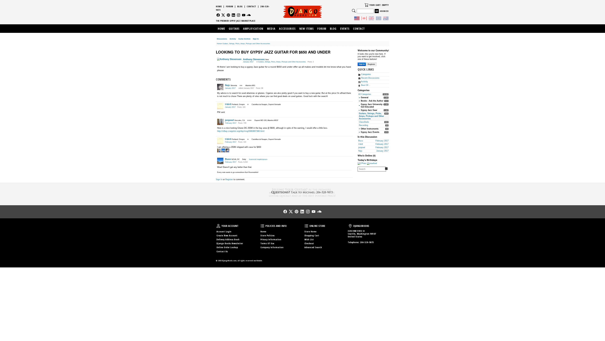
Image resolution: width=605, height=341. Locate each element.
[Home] (302, 11)
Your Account (218, 225)
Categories (365, 74)
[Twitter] (223, 15)
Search (353, 10)
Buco (228, 159)
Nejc (227, 85)
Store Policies (267, 235)
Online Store (306, 225)
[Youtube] (243, 15)
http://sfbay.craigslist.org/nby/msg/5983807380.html (240, 131)
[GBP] (371, 18)
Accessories (287, 28)
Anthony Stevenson (254, 59)
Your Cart (366, 5)
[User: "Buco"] (220, 161)
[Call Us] (302, 192)
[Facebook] (218, 15)
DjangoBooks (350, 225)
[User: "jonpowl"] (220, 122)
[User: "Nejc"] (220, 87)
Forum (229, 6)
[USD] (357, 18)
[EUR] (378, 18)
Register (371, 64)
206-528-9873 (367, 242)
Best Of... (365, 85)
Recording (363, 125)
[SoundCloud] (248, 15)
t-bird (228, 104)
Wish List (309, 239)
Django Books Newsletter (229, 243)
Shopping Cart (311, 235)
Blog (240, 6)
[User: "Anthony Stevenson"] (229, 59)
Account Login (223, 231)
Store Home (310, 231)
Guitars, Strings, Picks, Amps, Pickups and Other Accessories (371, 116)
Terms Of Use (267, 243)
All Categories (364, 94)
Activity (233, 39)
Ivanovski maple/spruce (258, 159)
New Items (306, 28)
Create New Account (226, 235)
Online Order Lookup (227, 247)
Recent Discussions (369, 78)
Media (271, 28)
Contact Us (222, 251)
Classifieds (364, 122)
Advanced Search (313, 247)
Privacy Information (270, 239)
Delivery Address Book (227, 239)
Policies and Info (262, 225)
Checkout (309, 243)
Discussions (222, 39)
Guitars (234, 28)
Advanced (384, 11)
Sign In (256, 39)
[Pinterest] (228, 15)
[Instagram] (238, 15)
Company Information (272, 247)
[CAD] (364, 18)
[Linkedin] (233, 15)
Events (344, 28)
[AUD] (386, 18)
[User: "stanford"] (372, 163)
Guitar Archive (244, 39)
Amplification (253, 28)
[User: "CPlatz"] (362, 163)
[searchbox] (372, 169)
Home (219, 6)
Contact (251, 6)
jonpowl (229, 120)
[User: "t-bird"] (220, 106)
